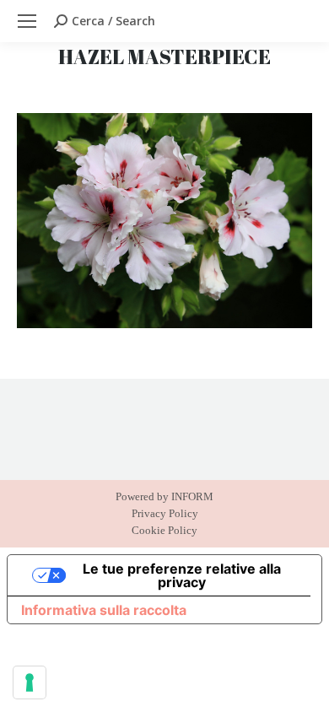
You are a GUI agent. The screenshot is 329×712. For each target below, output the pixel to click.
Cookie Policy (164, 530)
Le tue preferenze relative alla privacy (182, 575)
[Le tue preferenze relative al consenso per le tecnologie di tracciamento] (29, 682)
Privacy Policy (165, 513)
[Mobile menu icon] (27, 21)
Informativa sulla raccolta (103, 609)
